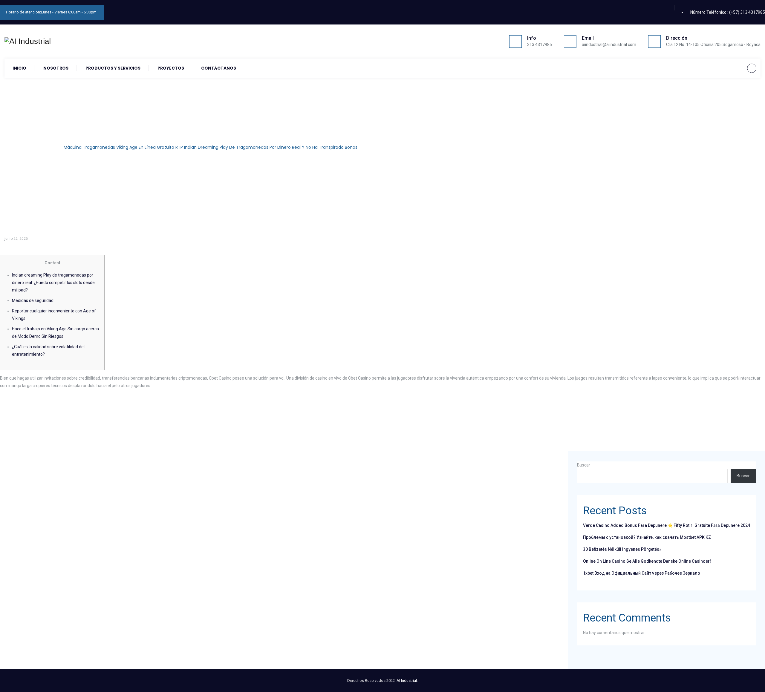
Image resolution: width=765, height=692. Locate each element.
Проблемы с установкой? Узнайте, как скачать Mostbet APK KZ (647, 537)
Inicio (19, 68)
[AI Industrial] (27, 41)
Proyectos (170, 68)
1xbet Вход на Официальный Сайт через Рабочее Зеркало (641, 573)
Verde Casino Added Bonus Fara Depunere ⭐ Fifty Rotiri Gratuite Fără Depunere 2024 (666, 525)
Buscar (583, 465)
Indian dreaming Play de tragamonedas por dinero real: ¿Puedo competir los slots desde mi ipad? (53, 282)
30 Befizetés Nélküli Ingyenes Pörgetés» (622, 549)
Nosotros (55, 68)
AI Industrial (407, 680)
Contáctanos (218, 68)
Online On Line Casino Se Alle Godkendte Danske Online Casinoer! (647, 561)
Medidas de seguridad (32, 300)
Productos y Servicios (112, 68)
